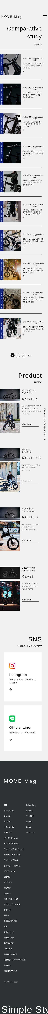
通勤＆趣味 (8, 949)
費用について (9, 932)
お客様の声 (8, 832)
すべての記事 (9, 810)
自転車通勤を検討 (10, 921)
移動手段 (7, 910)
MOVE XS (30, 816)
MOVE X (29, 810)
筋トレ (6, 915)
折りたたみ (8, 882)
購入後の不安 (9, 943)
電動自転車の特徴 (10, 971)
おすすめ (7, 821)
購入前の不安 (9, 937)
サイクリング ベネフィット (14, 849)
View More (26, 424)
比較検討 (7, 888)
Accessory (30, 832)
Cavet (28, 827)
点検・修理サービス (11, 899)
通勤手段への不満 (10, 954)
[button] (3, 430)
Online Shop (31, 805)
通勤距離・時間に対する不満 (14, 960)
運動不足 (7, 965)
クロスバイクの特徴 (11, 843)
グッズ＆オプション (11, 838)
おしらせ (7, 816)
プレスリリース (9, 871)
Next (29, 355)
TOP (5, 805)
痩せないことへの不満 (12, 904)
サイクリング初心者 (11, 860)
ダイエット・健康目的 (12, 866)
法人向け (7, 893)
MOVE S (29, 821)
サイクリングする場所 (12, 854)
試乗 (5, 926)
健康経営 (7, 877)
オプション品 (9, 827)
